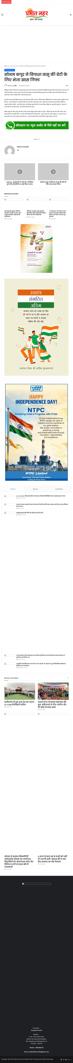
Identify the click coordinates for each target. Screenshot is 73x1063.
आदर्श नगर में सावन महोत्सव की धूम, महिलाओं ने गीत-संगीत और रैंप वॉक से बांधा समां (52, 705)
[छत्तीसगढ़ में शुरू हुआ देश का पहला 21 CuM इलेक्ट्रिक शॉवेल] (19, 691)
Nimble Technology (47, 1059)
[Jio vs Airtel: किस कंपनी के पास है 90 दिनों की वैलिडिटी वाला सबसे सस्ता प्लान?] (9, 498)
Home (7, 66)
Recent (35, 489)
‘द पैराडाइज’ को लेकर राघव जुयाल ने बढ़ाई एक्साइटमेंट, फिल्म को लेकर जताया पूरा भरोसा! (57, 213)
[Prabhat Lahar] (36, 14)
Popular (12, 489)
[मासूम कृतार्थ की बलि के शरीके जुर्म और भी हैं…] (9, 582)
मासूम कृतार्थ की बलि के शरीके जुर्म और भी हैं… (30, 513)
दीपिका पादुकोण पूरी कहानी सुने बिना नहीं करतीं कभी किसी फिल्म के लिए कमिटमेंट (36, 213)
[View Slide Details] (36, 125)
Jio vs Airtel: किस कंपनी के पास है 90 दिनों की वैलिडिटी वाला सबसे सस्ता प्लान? (41, 496)
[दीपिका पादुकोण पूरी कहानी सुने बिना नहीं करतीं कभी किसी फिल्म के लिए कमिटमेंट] (36, 203)
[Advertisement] (36, 44)
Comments (59, 489)
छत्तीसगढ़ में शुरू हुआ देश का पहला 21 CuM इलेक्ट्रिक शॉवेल (19, 703)
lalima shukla (11, 85)
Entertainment (14, 66)
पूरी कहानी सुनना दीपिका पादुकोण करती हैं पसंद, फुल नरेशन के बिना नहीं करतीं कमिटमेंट (12, 213)
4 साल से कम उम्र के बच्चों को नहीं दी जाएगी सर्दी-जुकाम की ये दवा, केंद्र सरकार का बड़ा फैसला (52, 859)
